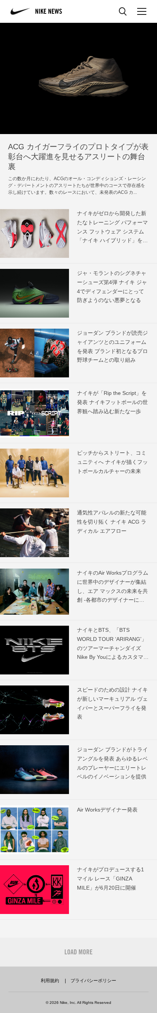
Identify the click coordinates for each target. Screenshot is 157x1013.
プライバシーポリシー (93, 980)
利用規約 (50, 980)
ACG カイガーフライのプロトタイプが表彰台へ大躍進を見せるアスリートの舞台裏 (78, 156)
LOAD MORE (78, 951)
